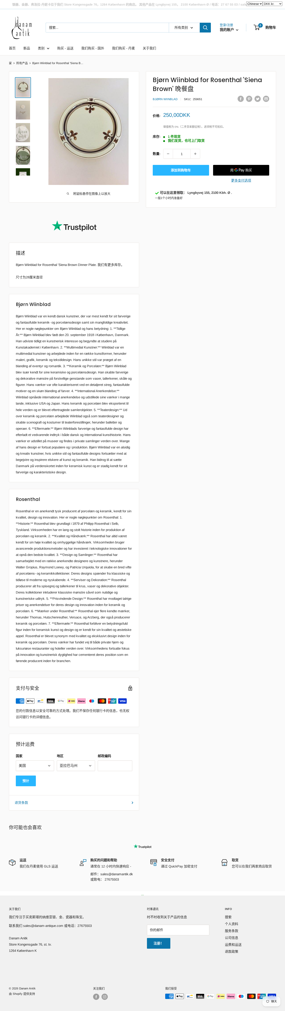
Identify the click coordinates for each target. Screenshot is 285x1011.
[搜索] (205, 27)
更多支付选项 (241, 180)
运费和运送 (233, 944)
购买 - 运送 (65, 48)
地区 (60, 756)
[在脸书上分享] (241, 98)
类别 (41, 48)
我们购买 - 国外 (92, 48)
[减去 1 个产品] (168, 153)
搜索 (228, 917)
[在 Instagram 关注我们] (105, 997)
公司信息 (231, 938)
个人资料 (231, 924)
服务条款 (231, 931)
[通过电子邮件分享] (266, 98)
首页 (12, 48)
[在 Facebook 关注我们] (96, 997)
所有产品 (22, 63)
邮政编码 (104, 756)
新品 (26, 48)
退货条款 (21, 802)
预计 (25, 781)
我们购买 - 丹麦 (123, 48)
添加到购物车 (181, 170)
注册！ (159, 943)
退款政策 (231, 951)
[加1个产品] (195, 153)
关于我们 (149, 48)
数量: (157, 154)
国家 (19, 756)
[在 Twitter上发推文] (257, 98)
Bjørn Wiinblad (165, 99)
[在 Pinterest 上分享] (249, 98)
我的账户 (227, 30)
